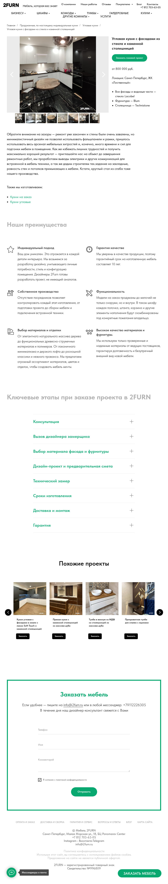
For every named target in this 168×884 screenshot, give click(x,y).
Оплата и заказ (25, 822)
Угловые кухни (90, 25)
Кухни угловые (20, 202)
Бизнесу (17, 13)
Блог (139, 4)
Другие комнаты (75, 16)
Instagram (70, 840)
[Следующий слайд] (103, 74)
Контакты (152, 4)
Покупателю (123, 4)
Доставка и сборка (52, 822)
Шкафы (42, 13)
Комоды (67, 13)
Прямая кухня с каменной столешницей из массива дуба (65, 622)
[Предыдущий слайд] (11, 74)
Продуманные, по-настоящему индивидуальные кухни (49, 25)
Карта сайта (144, 822)
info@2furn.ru (73, 705)
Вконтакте (85, 840)
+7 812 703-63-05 (150, 7)
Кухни (145, 13)
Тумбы (91, 13)
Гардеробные (119, 13)
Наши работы (89, 4)
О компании (68, 4)
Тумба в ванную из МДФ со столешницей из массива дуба (102, 622)
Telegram (98, 840)
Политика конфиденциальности (84, 851)
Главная (11, 25)
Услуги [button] (105, 16)
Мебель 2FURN (86, 830)
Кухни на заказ (21, 197)
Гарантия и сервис (81, 822)
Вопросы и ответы (109, 822)
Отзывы (106, 4)
